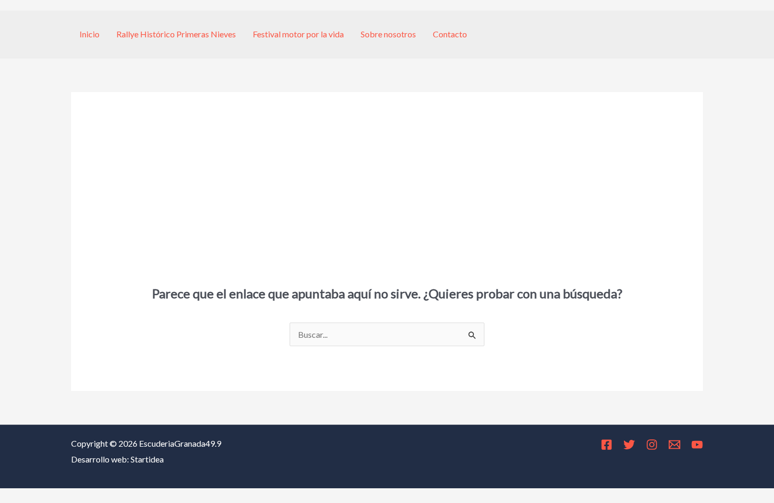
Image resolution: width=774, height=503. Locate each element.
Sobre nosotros (388, 34)
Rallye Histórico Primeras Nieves (176, 34)
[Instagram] (652, 444)
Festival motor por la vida (298, 34)
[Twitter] (629, 444)
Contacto (450, 34)
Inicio (90, 34)
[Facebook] (606, 444)
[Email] (674, 444)
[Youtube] (697, 444)
